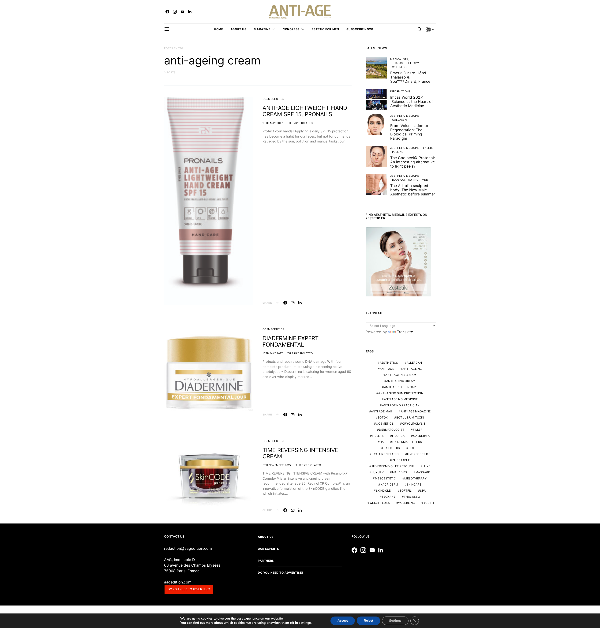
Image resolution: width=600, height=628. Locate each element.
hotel (413, 448)
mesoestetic (385, 478)
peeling (398, 151)
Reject (368, 620)
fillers (378, 435)
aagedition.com (177, 582)
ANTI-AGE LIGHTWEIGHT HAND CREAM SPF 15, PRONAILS (304, 111)
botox (383, 417)
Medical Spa (399, 59)
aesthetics (389, 362)
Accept (343, 620)
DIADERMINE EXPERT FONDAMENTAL (290, 341)
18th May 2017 (272, 123)
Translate (405, 331)
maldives (399, 472)
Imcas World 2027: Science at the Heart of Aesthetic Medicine (411, 101)
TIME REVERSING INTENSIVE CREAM (300, 453)
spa (423, 490)
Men (425, 179)
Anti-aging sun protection (400, 393)
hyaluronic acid (385, 454)
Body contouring (405, 179)
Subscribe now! (359, 29)
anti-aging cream (400, 381)
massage (423, 472)
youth (429, 503)
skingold (383, 490)
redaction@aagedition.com (188, 548)
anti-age (387, 368)
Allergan (414, 362)
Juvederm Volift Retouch (392, 466)
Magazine (262, 29)
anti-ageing (412, 368)
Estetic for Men (325, 29)
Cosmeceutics (273, 99)
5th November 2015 (276, 465)
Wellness (399, 67)
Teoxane (388, 496)
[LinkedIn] (190, 12)
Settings (395, 620)
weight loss (380, 503)
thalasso (412, 496)
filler (418, 429)
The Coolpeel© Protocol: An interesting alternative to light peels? (412, 161)
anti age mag (381, 411)
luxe (426, 466)
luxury (378, 472)
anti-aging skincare (401, 387)
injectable (401, 460)
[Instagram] (175, 12)
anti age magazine (416, 411)
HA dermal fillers (407, 442)
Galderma (421, 435)
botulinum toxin (410, 417)
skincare (413, 484)
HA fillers (391, 448)
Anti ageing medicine (401, 399)
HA (382, 442)
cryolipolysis (414, 423)
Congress (291, 29)
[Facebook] (167, 12)
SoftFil (406, 490)
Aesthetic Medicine (405, 115)
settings (305, 623)
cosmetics (385, 423)
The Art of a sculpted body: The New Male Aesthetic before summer (412, 189)
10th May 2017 (272, 353)
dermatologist (391, 429)
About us (239, 29)
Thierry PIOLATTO (300, 123)
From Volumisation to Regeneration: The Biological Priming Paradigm (409, 132)
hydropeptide (418, 454)
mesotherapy (415, 478)
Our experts (268, 548)
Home (218, 29)
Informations (400, 91)
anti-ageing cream (400, 375)
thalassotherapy (405, 63)
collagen (399, 119)
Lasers (428, 148)
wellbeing (406, 503)
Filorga (398, 435)
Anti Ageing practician (401, 405)
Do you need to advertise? (189, 589)
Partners (266, 560)
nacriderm (389, 484)
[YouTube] (182, 12)
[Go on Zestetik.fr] (398, 261)
